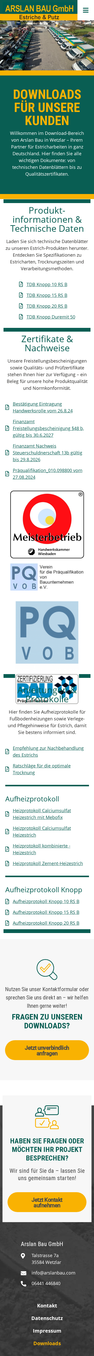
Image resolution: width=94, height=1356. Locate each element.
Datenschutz (47, 1318)
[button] (85, 10)
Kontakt (47, 1305)
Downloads (47, 1343)
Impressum (47, 1330)
